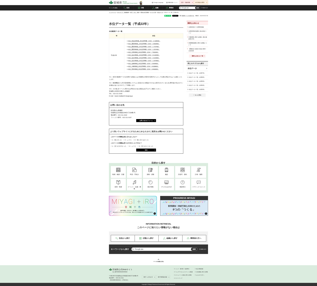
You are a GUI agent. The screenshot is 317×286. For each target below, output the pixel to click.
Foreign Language (158, 2)
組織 (156, 8)
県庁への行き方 (148, 277)
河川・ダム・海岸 (134, 12)
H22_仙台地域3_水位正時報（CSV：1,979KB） (144, 60)
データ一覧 (153, 12)
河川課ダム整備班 (117, 110)
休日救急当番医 (199, 2)
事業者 (171, 8)
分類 (142, 8)
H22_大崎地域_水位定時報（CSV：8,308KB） (143, 66)
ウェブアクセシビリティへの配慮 (184, 272)
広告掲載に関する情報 (202, 272)
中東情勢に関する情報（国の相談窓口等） (197, 38)
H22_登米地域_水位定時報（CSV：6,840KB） (143, 69)
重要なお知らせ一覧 (197, 56)
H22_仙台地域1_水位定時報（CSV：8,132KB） (144, 55)
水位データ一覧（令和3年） (197, 89)
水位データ (160, 12)
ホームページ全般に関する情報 (183, 275)
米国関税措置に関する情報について (197, 43)
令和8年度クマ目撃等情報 (196, 27)
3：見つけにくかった (146, 146)
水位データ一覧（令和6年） (197, 77)
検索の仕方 (205, 7)
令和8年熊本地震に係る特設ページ (197, 32)
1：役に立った (117, 140)
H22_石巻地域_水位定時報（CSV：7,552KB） (143, 52)
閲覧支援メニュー (172, 2)
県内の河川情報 (145, 12)
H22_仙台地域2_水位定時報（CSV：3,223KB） (144, 58)
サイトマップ (178, 278)
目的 (127, 8)
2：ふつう (128, 140)
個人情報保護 (199, 268)
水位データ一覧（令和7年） (197, 73)
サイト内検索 (180, 8)
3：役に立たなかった (142, 140)
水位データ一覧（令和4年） (197, 85)
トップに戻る (114, 8)
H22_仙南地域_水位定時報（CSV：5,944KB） (143, 63)
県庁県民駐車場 (162, 277)
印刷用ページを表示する (187, 15)
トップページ (112, 12)
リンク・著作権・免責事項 (182, 268)
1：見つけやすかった (119, 146)
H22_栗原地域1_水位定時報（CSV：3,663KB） (144, 44)
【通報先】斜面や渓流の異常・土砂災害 (197, 49)
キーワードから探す (120, 249)
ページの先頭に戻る (158, 261)
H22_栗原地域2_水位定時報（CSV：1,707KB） (144, 46)
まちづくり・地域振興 (123, 12)
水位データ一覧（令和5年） (197, 81)
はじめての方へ (200, 275)
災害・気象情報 (185, 2)
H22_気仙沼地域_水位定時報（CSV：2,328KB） (144, 41)
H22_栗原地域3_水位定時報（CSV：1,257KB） (144, 49)
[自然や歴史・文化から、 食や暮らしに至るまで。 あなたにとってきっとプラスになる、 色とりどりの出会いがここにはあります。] (133, 211)
